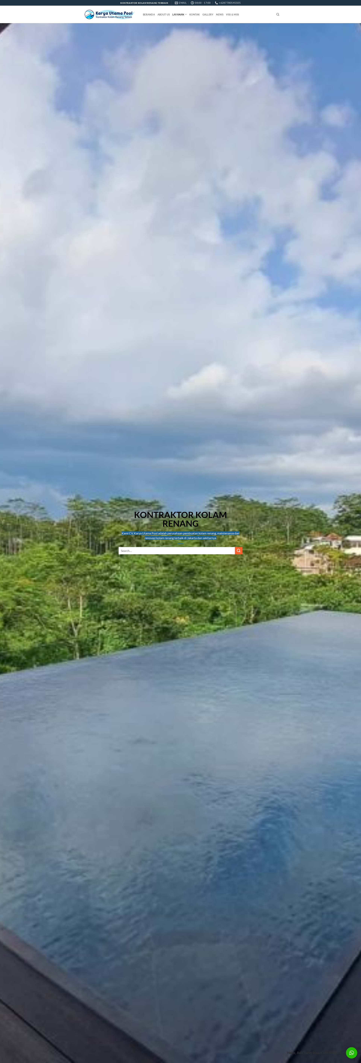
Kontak (194, 14)
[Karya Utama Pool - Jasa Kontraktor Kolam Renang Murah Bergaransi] (109, 14)
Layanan (178, 14)
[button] (351, 1052)
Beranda (149, 14)
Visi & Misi (232, 14)
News (219, 14)
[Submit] (238, 550)
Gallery (208, 14)
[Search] (277, 14)
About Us (164, 14)
